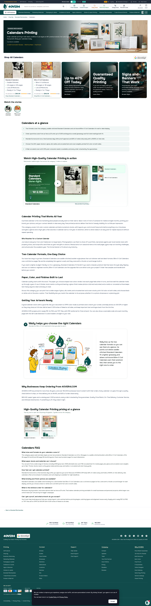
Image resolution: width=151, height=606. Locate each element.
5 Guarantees (138, 564)
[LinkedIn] (142, 536)
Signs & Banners (77, 12)
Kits (40, 573)
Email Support (74, 553)
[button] (147, 603)
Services (41, 570)
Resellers (104, 567)
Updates (104, 553)
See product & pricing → (82, 204)
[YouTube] (130, 536)
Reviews (104, 570)
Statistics (41, 562)
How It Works (105, 562)
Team (103, 556)
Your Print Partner (107, 559)
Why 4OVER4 (139, 547)
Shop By (30, 1)
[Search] (63, 6)
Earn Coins (138, 559)
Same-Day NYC (40, 1)
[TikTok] (125, 536)
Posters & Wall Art (135, 12)
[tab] (73, 2)
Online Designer (139, 567)
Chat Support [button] (74, 556)
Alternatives (42, 564)
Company (105, 547)
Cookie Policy (26, 601)
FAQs (40, 578)
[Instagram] (138, 536)
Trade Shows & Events (120, 12)
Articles (135, 1)
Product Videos (43, 575)
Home (5, 17)
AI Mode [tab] (79, 1)
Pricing (103, 564)
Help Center (144, 1)
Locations (42, 567)
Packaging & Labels (51, 12)
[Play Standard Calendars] (57, 183)
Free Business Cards (11, 1)
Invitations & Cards (64, 12)
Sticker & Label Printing (90, 12)
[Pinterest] (146, 536)
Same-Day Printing (140, 573)
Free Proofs (138, 562)
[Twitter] (134, 536)
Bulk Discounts (139, 556)
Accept (113, 601)
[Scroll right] (146, 12)
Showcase (42, 559)
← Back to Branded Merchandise (13, 510)
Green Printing (139, 578)
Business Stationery (24, 12)
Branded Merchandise (106, 12)
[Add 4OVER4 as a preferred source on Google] (140, 58)
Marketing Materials (38, 12)
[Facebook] (121, 536)
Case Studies (42, 556)
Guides (41, 553)
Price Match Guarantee (141, 551)
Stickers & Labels (8, 570)
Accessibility (6, 601)
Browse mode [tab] (65, 1)
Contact (104, 551)
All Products (23, 1)
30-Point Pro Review (140, 553)
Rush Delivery (138, 570)
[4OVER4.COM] (11, 6)
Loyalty (109, 1)
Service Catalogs (139, 575)
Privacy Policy (16, 601)
